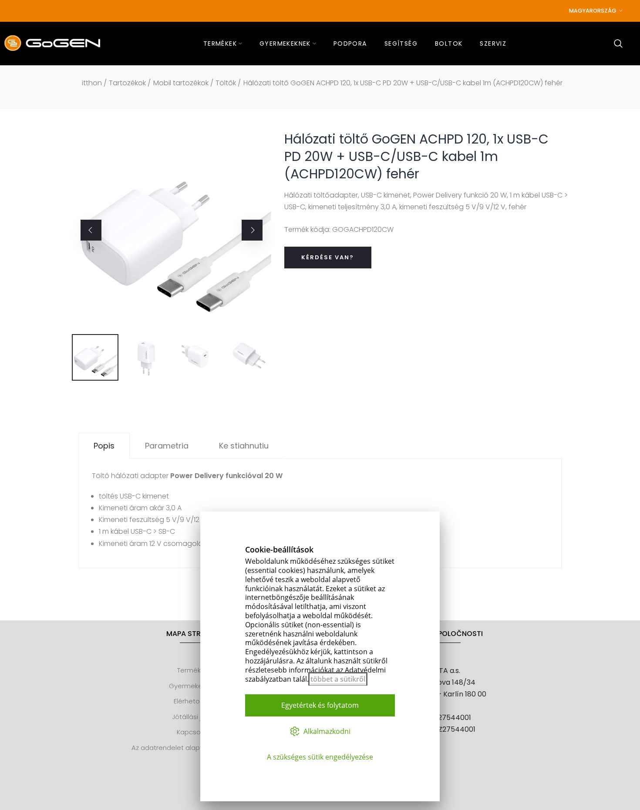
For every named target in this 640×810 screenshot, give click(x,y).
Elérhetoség (193, 701)
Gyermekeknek (193, 685)
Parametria (167, 445)
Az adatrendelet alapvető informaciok (192, 747)
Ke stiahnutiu (244, 445)
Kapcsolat (193, 731)
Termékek (192, 670)
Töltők (226, 83)
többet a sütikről (337, 679)
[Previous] (91, 230)
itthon (92, 83)
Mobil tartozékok (181, 83)
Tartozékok (127, 83)
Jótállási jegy (192, 716)
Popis (104, 445)
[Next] (252, 230)
